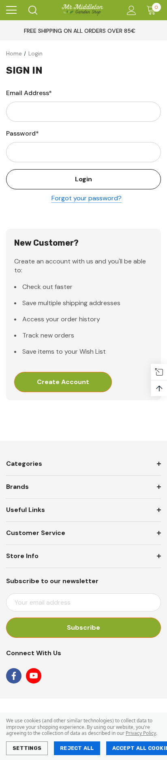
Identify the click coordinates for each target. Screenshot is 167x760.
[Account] (130, 10)
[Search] (32, 10)
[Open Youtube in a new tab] (33, 676)
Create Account (63, 382)
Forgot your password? (86, 198)
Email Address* (29, 93)
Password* (22, 133)
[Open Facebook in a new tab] (13, 676)
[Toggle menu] (11, 10)
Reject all (77, 748)
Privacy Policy (141, 733)
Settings (27, 748)
